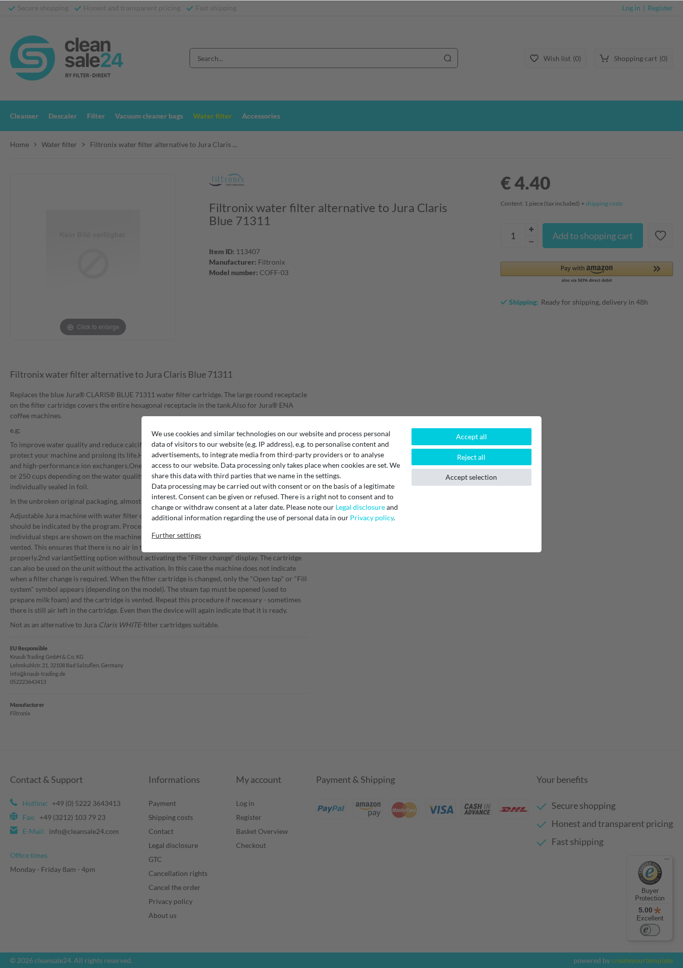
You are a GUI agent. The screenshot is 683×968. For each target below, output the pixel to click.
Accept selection (471, 477)
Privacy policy (372, 517)
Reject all (471, 457)
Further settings (176, 535)
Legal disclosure (360, 507)
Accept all (471, 436)
